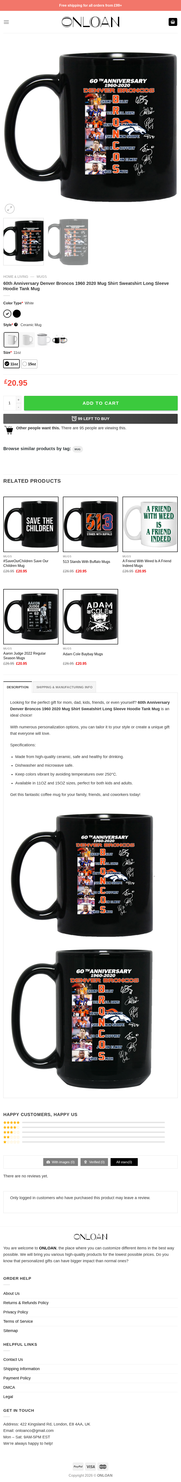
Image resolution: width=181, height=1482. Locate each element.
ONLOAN (47, 1248)
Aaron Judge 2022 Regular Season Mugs (24, 655)
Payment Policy (17, 1378)
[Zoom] (10, 209)
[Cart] (173, 22)
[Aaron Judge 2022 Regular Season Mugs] (31, 616)
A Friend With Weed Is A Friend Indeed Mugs (147, 563)
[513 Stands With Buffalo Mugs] (90, 524)
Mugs (42, 276)
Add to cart (101, 403)
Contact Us (13, 1359)
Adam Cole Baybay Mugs (83, 654)
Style (10, 325)
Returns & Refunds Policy (26, 1303)
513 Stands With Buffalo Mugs (86, 562)
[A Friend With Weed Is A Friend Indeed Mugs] (150, 524)
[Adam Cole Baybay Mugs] (90, 616)
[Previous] (12, 127)
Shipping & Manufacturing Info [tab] (64, 687)
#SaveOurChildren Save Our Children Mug (25, 563)
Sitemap (10, 1330)
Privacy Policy (15, 1312)
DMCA (9, 1387)
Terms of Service (18, 1321)
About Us (11, 1293)
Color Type (13, 303)
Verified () (96, 1162)
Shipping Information (21, 1369)
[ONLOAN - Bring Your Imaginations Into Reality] (90, 22)
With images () (63, 1162)
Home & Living (15, 276)
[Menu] (6, 22)
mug (78, 449)
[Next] (169, 127)
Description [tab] (17, 687)
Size (7, 352)
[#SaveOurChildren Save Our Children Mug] (31, 524)
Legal (8, 1396)
